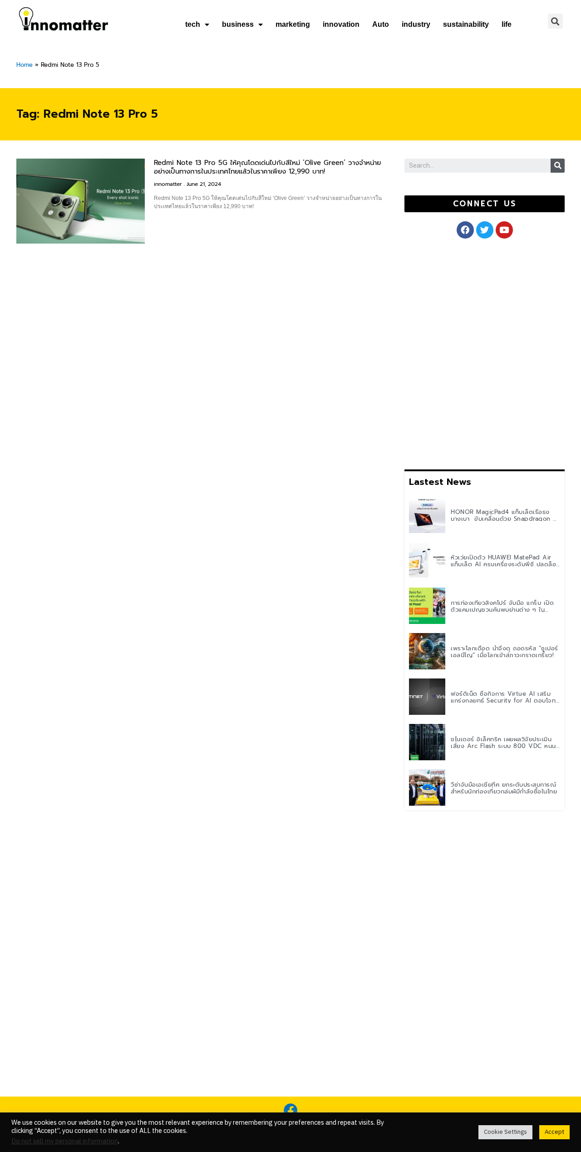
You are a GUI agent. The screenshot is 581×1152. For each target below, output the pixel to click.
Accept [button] (554, 1132)
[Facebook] (290, 1110)
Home (24, 64)
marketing (293, 24)
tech (192, 24)
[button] (484, 203)
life (507, 24)
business (238, 24)
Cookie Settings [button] (505, 1132)
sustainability (466, 24)
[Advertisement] (472, 352)
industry (416, 24)
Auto (380, 24)
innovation (341, 24)
